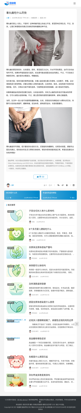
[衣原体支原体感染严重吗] (16, 252)
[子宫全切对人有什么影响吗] (16, 215)
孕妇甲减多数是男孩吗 (39, 375)
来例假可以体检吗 (37, 265)
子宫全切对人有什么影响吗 (41, 211)
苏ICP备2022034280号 (36, 407)
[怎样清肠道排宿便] (16, 288)
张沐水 (40, 409)
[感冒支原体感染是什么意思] (16, 307)
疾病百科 (34, 18)
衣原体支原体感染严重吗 (40, 247)
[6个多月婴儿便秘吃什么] (16, 234)
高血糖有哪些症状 (37, 338)
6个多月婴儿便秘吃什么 (40, 229)
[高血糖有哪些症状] (16, 343)
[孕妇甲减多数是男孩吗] (16, 380)
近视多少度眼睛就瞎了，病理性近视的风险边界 (51, 320)
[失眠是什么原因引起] (16, 361)
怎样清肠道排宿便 (37, 284)
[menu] (74, 3)
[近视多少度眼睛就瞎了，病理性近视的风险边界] (16, 325)
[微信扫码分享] (58, 185)
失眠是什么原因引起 (38, 357)
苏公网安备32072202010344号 (55, 407)
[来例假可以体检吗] (16, 270)
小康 (7, 18)
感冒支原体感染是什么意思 (41, 302)
